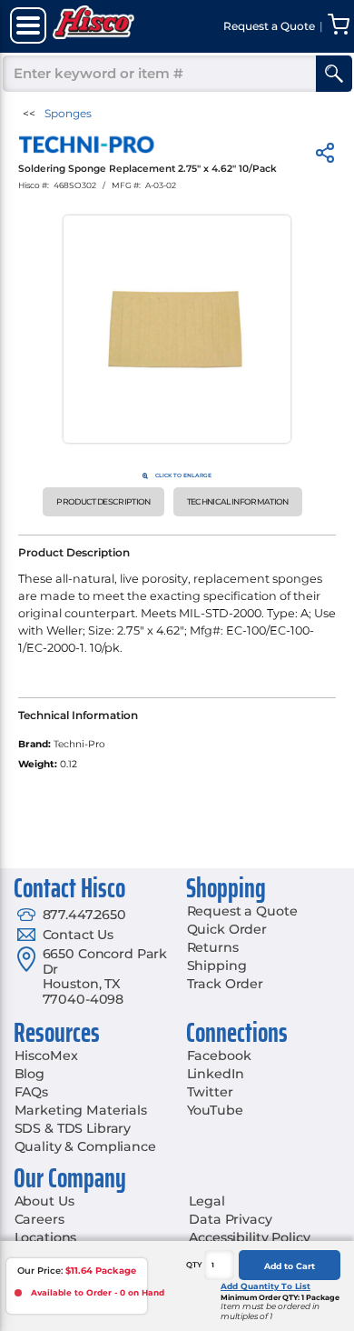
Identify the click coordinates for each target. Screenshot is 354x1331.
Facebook (219, 1055)
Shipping (217, 965)
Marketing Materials (81, 1110)
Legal (206, 1201)
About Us (44, 1201)
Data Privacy (230, 1219)
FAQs (31, 1092)
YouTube (215, 1110)
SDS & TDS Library (73, 1128)
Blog (29, 1073)
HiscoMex (46, 1055)
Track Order (225, 983)
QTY (194, 1264)
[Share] (325, 156)
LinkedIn (215, 1073)
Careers (39, 1219)
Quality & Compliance (85, 1146)
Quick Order (227, 929)
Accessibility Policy (249, 1237)
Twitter (210, 1092)
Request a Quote (242, 911)
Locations (46, 1237)
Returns (213, 947)
